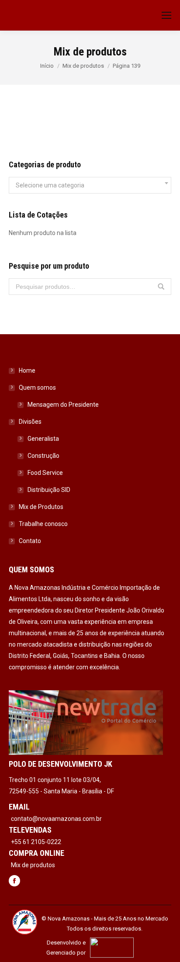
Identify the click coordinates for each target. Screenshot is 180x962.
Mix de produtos (83, 65)
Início (47, 65)
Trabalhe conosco (43, 523)
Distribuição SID (49, 489)
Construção (43, 455)
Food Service (45, 472)
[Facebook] (14, 881)
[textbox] (50, 185)
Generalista (43, 438)
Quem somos (37, 387)
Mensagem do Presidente (63, 404)
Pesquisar (161, 286)
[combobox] (90, 185)
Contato (30, 540)
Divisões (30, 421)
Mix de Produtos (41, 506)
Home (27, 370)
